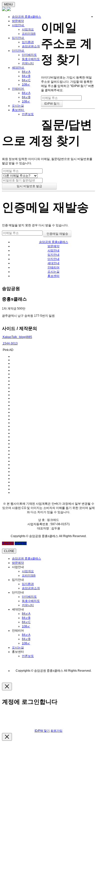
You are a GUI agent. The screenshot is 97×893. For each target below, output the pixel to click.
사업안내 (18, 25)
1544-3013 (10, 343)
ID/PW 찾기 (42, 730)
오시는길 (18, 105)
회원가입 (56, 730)
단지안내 (18, 50)
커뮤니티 (28, 63)
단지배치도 (29, 55)
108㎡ (26, 84)
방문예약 (18, 21)
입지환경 (28, 42)
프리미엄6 (29, 33)
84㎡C (26, 80)
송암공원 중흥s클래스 (26, 16)
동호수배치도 (31, 59)
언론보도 (28, 114)
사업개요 (28, 29)
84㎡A (26, 72)
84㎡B (26, 76)
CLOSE (9, 551)
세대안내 (18, 67)
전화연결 (8, 543)
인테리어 (18, 88)
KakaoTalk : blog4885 (17, 337)
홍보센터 (18, 110)
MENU (8, 4)
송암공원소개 (31, 46)
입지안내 (18, 38)
